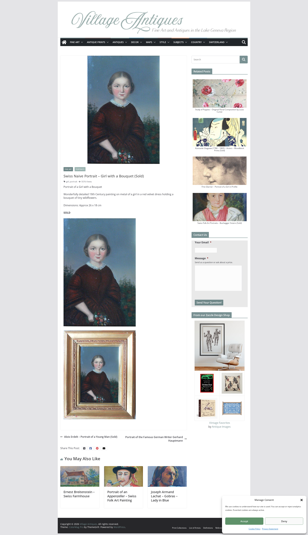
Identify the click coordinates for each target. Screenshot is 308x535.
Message (201, 258)
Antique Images (221, 426)
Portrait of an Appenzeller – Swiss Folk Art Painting (121, 496)
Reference (220, 527)
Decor (135, 42)
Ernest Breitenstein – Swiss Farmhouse (79, 494)
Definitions (208, 527)
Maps (149, 42)
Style (163, 42)
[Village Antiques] (154, 23)
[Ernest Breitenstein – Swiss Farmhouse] (79, 476)
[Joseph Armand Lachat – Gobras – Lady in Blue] (167, 476)
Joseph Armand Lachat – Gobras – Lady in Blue (164, 496)
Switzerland (216, 42)
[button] (301, 500)
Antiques (118, 42)
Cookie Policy (254, 528)
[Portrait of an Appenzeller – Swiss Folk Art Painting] (123, 476)
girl (67, 181)
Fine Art (75, 42)
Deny (284, 521)
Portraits (80, 169)
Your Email (203, 242)
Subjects (178, 42)
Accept (244, 521)
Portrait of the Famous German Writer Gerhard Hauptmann (154, 438)
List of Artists (195, 527)
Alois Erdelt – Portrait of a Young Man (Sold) (90, 437)
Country (196, 42)
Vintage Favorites (219, 423)
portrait (73, 181)
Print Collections (179, 527)
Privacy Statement (270, 528)
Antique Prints (96, 42)
